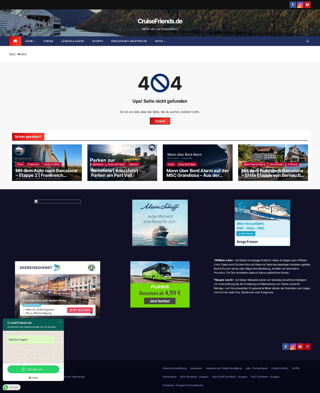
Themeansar (78, 376)
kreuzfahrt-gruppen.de (129, 41)
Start (12, 54)
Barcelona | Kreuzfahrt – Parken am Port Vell (116, 173)
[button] (307, 41)
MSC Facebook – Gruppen (265, 376)
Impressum (196, 368)
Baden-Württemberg (254, 164)
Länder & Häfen (72, 41)
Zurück (160, 121)
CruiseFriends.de (160, 21)
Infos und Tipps (116, 164)
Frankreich (33, 164)
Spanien (133, 164)
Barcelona (98, 164)
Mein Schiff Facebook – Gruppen (229, 376)
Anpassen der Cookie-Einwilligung (224, 368)
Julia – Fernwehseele (256, 368)
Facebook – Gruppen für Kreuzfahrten (183, 385)
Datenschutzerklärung (174, 368)
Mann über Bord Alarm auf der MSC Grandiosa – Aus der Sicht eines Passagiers (197, 175)
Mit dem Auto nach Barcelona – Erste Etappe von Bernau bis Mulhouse (273, 175)
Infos (159, 41)
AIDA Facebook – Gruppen (194, 376)
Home (29, 41)
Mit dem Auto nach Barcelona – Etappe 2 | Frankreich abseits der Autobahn (46, 175)
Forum (48, 41)
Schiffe (97, 41)
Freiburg (292, 164)
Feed (20, 164)
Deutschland (276, 164)
